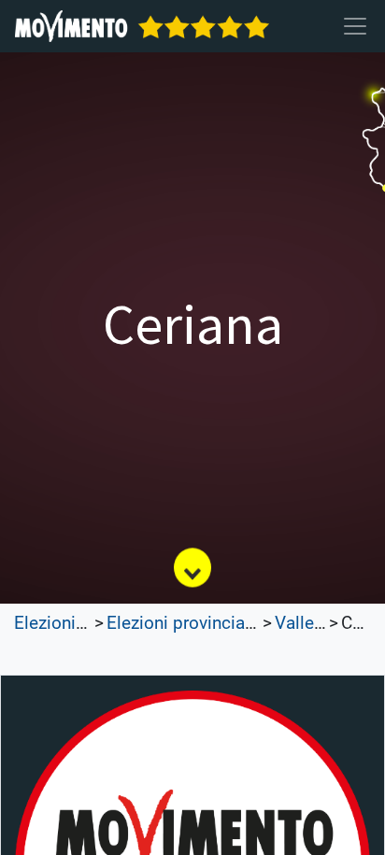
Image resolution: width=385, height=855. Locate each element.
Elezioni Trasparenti (91, 623)
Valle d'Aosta (326, 623)
